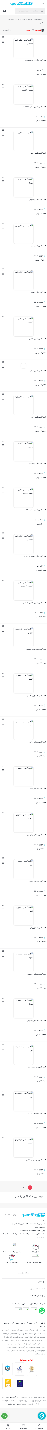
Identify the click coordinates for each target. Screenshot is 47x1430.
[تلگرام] (34, 1311)
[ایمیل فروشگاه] (18, 1311)
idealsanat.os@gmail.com (30, 1230)
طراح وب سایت (13, 1404)
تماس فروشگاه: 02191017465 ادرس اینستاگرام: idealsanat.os (28, 1225)
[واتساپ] (42, 1311)
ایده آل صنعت (14, 1397)
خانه (42, 19)
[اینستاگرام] (26, 1311)
